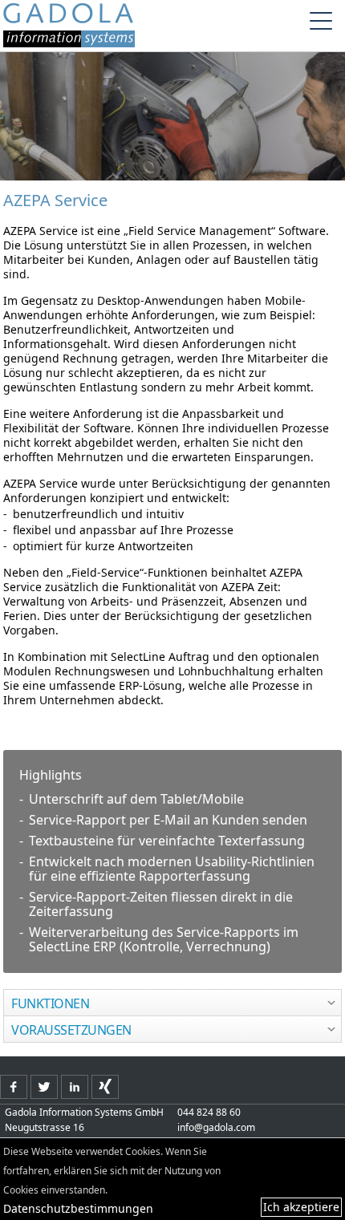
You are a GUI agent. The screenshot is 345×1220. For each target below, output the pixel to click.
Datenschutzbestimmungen (78, 1208)
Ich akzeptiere (301, 1206)
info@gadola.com (216, 1127)
